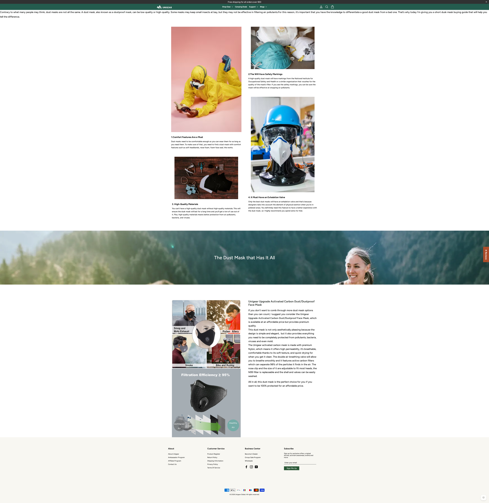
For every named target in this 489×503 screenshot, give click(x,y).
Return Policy (212, 457)
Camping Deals (241, 7)
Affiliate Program (174, 461)
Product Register (213, 454)
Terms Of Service (213, 468)
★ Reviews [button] (486, 254)
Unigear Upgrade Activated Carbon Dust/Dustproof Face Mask (281, 303)
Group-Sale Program (253, 457)
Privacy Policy (212, 464)
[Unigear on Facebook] (246, 466)
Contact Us (172, 464)
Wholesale (249, 461)
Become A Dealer (251, 454)
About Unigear (173, 454)
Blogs (262, 7)
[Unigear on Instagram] (251, 466)
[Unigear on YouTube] (256, 466)
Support (252, 7)
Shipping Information (215, 461)
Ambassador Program (176, 457)
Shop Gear (226, 7)
